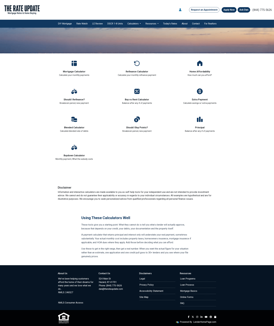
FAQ (182, 303)
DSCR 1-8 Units (115, 23)
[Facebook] (188, 317)
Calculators (133, 23)
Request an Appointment (204, 9)
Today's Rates (170, 23)
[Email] (215, 317)
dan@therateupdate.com (111, 289)
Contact (196, 23)
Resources (151, 23)
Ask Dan (243, 9)
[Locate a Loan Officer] (180, 10)
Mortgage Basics (188, 291)
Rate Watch (82, 23)
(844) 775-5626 (262, 10)
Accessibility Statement (151, 291)
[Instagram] (197, 317)
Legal (142, 278)
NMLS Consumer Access (70, 302)
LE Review (97, 23)
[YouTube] (206, 317)
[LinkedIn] (202, 317)
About (185, 23)
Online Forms (186, 297)
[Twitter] (193, 317)
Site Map (143, 297)
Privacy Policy (146, 284)
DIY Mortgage (65, 23)
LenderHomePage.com (204, 322)
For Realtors (210, 23)
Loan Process (187, 284)
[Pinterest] (211, 317)
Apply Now (229, 9)
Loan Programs (187, 278)
